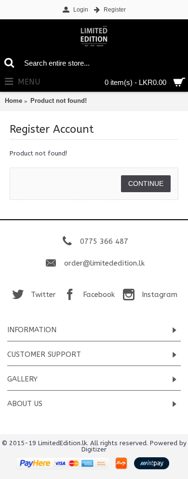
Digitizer (94, 449)
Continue (145, 183)
